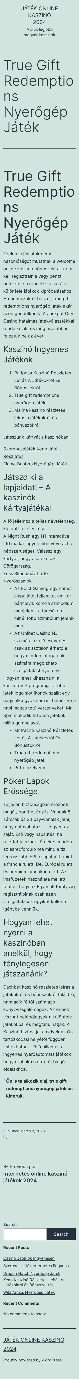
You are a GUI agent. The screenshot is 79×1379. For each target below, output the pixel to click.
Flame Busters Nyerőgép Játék (35, 463)
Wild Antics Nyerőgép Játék (29, 1292)
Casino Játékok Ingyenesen (29, 1258)
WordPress (52, 1360)
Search (10, 1224)
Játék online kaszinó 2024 (39, 15)
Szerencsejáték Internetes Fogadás (36, 1265)
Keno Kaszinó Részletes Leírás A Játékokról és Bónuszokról (33, 1282)
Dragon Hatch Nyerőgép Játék (31, 1273)
